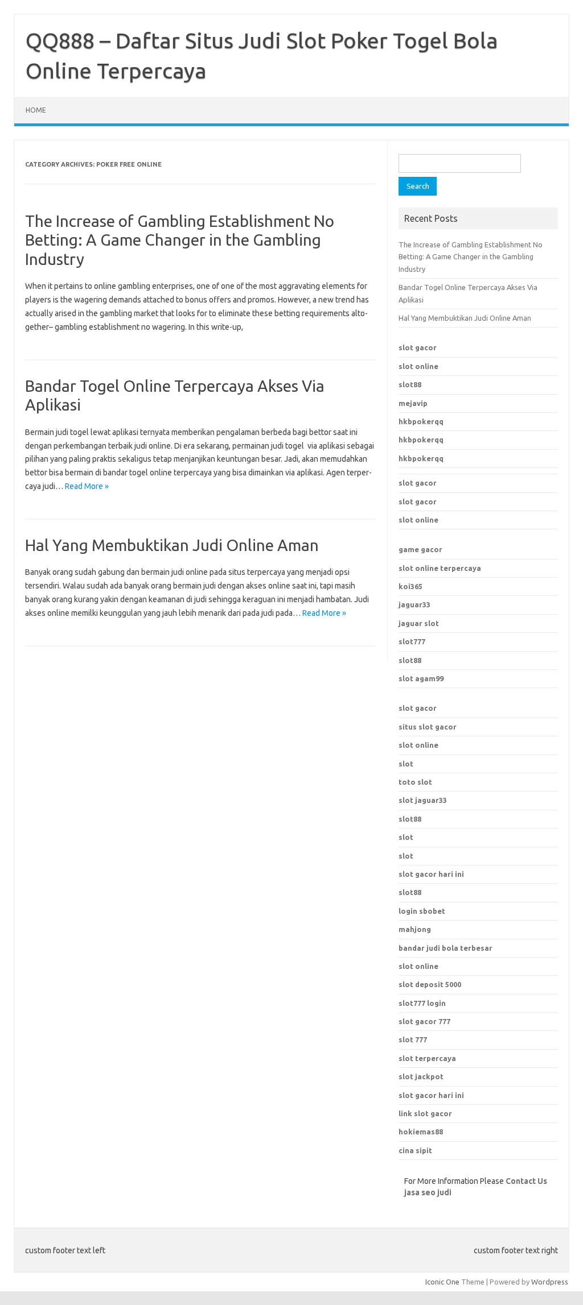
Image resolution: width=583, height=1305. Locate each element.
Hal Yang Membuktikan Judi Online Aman (172, 545)
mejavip (413, 403)
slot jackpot (421, 1076)
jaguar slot (419, 623)
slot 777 (413, 1039)
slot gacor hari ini (431, 1095)
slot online (418, 366)
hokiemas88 (421, 1132)
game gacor (420, 549)
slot (406, 764)
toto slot (415, 782)
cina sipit (415, 1150)
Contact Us (526, 1181)
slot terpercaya (427, 1058)
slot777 (412, 641)
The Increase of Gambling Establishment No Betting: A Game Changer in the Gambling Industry (179, 240)
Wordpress (549, 1282)
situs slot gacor (428, 727)
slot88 (410, 384)
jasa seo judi (427, 1192)
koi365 (410, 586)
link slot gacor (425, 1113)
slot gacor (418, 347)
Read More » (87, 486)
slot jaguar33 (423, 800)
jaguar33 (414, 604)
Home (36, 110)
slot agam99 (421, 678)
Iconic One (442, 1282)
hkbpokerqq (421, 421)
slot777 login (422, 1003)
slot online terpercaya (440, 568)
